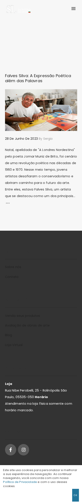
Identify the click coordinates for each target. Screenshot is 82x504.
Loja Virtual (14, 345)
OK (75, 495)
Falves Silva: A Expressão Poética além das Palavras (38, 78)
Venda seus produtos (22, 316)
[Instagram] (23, 449)
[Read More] (41, 203)
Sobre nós (13, 267)
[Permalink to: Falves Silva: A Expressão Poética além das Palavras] (10, 94)
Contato (12, 277)
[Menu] (73, 9)
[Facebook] (10, 449)
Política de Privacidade (20, 482)
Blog (8, 335)
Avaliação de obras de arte (27, 325)
